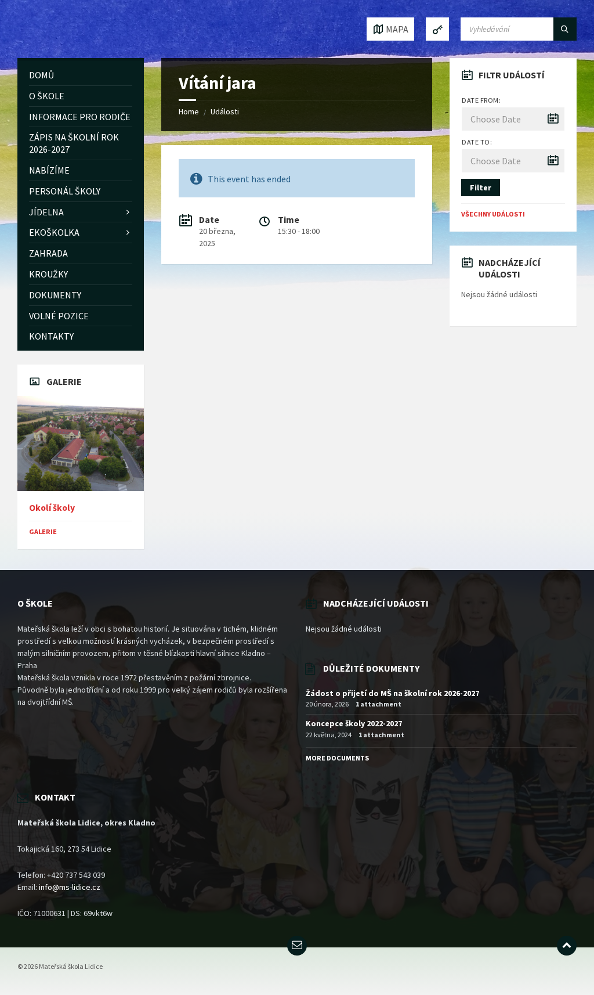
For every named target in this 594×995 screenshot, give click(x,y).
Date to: (477, 142)
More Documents (337, 758)
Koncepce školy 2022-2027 (354, 723)
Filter (480, 187)
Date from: (481, 100)
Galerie (43, 531)
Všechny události (493, 214)
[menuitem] (80, 75)
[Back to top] (567, 946)
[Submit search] (565, 29)
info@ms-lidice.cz (69, 887)
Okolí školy (52, 507)
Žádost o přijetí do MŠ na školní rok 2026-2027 (392, 693)
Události (225, 111)
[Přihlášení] (437, 29)
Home (189, 111)
